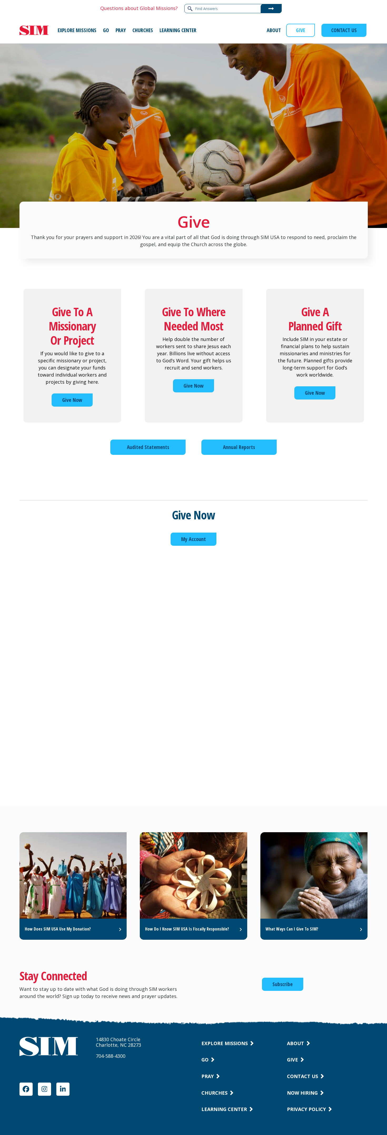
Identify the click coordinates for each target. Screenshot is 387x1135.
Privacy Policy (306, 1109)
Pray (207, 1076)
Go (205, 1059)
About (295, 1043)
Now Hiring (302, 1093)
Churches (214, 1093)
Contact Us (302, 1076)
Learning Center (224, 1109)
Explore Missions (224, 1043)
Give (292, 1059)
